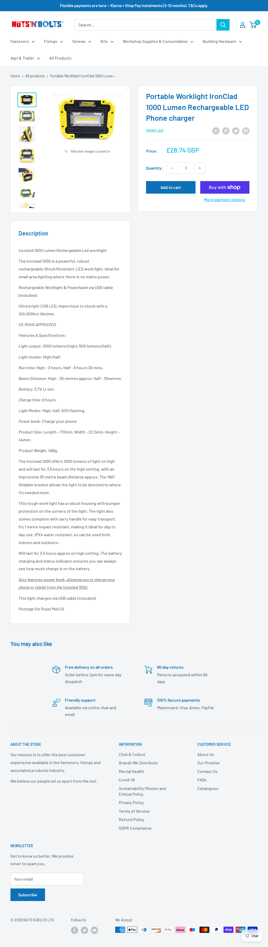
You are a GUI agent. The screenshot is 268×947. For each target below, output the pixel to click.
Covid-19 (127, 779)
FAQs (201, 779)
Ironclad (154, 131)
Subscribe (27, 894)
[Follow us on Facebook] (74, 930)
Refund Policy (131, 819)
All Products (60, 57)
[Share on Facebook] (216, 130)
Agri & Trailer (22, 57)
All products (35, 76)
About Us (205, 754)
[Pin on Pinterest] (226, 130)
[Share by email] (245, 130)
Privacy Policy (131, 802)
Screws (79, 41)
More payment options (224, 199)
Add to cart (170, 187)
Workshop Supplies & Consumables (155, 41)
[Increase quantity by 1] (199, 168)
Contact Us (207, 771)
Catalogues (207, 788)
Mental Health (131, 771)
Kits (104, 41)
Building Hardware (219, 41)
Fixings (50, 41)
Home (15, 76)
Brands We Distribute (138, 762)
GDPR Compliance (135, 827)
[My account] (242, 25)
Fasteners (19, 41)
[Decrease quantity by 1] (171, 168)
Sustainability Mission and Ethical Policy (142, 791)
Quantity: (154, 167)
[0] (253, 25)
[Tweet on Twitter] (235, 130)
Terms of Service (134, 811)
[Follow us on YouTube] (94, 930)
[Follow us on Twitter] (84, 930)
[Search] (223, 25)
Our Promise (208, 762)
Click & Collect (132, 754)
